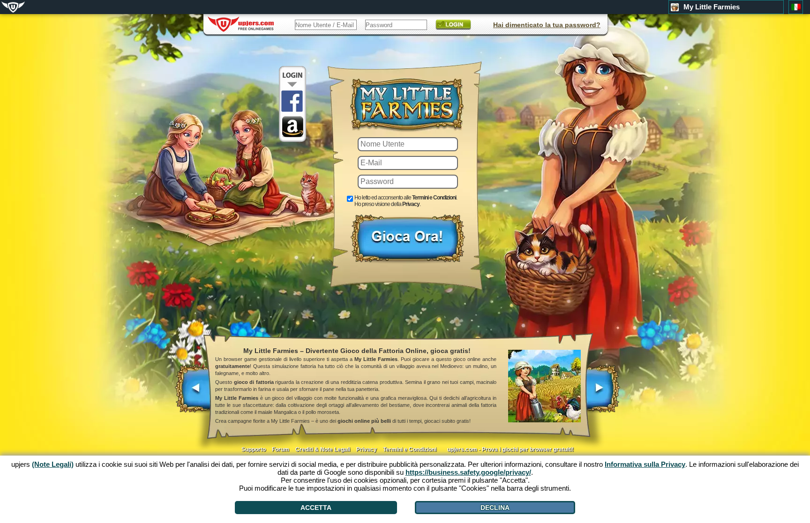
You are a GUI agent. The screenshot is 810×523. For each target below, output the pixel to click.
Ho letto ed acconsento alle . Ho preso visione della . (405, 200)
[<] (193, 393)
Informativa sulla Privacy (645, 464)
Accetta (315, 507)
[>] (603, 393)
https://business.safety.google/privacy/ (468, 472)
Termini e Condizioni (434, 197)
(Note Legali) (53, 464)
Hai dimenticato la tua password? (546, 25)
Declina (495, 507)
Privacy (411, 204)
